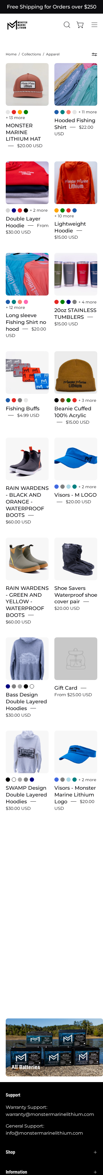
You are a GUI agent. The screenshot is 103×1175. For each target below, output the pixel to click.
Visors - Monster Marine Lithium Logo (75, 794)
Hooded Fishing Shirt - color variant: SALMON (68, 112)
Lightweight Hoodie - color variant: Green (62, 210)
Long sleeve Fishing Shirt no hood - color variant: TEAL (14, 302)
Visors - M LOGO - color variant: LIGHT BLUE (68, 486)
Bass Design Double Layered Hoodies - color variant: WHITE (32, 686)
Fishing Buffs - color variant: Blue (8, 400)
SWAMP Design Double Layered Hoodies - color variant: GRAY (26, 779)
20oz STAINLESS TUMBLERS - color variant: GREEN (62, 302)
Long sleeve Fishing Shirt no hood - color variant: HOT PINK (26, 302)
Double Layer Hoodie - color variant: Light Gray (8, 210)
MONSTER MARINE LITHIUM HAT (23, 132)
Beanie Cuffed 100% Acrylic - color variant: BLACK (56, 400)
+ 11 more (87, 112)
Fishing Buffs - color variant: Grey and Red (26, 400)
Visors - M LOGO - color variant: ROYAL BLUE (56, 486)
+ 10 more (64, 216)
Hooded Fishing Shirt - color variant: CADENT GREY (74, 112)
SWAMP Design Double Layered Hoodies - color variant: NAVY (32, 779)
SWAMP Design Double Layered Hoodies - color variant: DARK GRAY (20, 779)
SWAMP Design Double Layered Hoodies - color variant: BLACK (8, 779)
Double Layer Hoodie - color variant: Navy (14, 210)
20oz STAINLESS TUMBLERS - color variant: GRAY (74, 302)
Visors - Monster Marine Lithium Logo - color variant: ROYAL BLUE (56, 779)
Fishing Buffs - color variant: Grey (20, 400)
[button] (66, 25)
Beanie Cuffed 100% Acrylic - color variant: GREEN (68, 400)
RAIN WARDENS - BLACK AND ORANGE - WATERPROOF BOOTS (27, 501)
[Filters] (94, 54)
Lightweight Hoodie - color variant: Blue (74, 210)
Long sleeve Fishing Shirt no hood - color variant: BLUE (8, 302)
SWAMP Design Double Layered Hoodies (26, 794)
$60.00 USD (18, 522)
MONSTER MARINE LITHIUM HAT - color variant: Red (14, 112)
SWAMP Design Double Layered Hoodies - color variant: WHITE (14, 779)
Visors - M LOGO (75, 495)
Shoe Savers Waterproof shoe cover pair (75, 595)
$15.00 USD (66, 237)
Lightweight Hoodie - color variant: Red (68, 210)
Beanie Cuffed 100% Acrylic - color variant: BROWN (62, 400)
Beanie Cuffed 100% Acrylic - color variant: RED (74, 400)
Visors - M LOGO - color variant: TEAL (74, 486)
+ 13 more (15, 117)
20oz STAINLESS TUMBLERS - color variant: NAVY (68, 302)
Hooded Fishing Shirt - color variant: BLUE (56, 112)
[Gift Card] (75, 658)
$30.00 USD (18, 715)
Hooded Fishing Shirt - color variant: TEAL (62, 112)
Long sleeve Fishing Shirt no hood (26, 322)
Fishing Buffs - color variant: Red (14, 400)
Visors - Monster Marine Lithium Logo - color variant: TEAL (74, 779)
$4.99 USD (28, 415)
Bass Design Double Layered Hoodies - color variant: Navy (8, 686)
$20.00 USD (29, 145)
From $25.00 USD (73, 694)
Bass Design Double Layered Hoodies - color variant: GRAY (14, 686)
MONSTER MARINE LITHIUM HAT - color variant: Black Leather (8, 112)
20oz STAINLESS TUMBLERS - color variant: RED (56, 302)
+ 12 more (15, 307)
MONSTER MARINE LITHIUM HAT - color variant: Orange (20, 112)
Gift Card (65, 688)
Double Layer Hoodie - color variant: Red (20, 210)
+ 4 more (87, 302)
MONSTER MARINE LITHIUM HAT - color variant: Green (26, 112)
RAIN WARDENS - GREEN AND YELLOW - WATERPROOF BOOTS (27, 601)
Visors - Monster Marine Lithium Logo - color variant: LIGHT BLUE (68, 779)
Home (11, 54)
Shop (10, 1152)
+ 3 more (87, 400)
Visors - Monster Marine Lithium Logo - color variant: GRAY (62, 779)
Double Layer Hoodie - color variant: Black (26, 210)
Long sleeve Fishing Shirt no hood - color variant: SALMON (20, 302)
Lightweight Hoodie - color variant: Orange (56, 210)
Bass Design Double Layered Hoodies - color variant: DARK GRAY (20, 686)
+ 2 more (38, 210)
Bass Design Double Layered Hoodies (26, 701)
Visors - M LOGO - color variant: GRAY (62, 486)
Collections (31, 54)
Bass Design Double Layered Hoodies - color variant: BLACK (26, 686)
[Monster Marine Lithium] (20, 25)
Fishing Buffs (22, 408)
